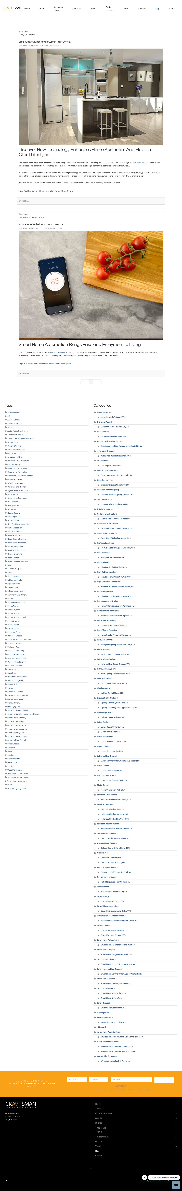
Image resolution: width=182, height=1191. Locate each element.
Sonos (9, 751)
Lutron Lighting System (106, 756)
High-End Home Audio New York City (115, 577)
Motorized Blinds (14, 632)
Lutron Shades (13, 621)
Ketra (9, 573)
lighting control (13, 587)
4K (8, 416)
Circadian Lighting (14, 457)
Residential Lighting (15, 681)
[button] (91, 1168)
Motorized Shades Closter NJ (112, 809)
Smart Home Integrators (17, 729)
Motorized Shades (14, 636)
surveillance (12, 762)
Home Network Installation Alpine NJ (115, 616)
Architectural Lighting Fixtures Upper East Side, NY (121, 446)
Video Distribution (14, 770)
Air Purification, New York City (113, 436)
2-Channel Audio (14, 412)
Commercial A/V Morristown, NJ (114, 504)
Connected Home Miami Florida (20, 476)
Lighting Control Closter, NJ (112, 693)
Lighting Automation (15, 576)
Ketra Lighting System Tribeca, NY (115, 674)
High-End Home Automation (18, 524)
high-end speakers (15, 528)
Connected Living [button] (58, 8)
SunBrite (10, 755)
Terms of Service (140, 1090)
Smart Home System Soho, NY (48, 46)
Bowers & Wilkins (14, 446)
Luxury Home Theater (105, 775)
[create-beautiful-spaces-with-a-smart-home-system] (91, 97)
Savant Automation (15, 692)
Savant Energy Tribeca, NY (112, 901)
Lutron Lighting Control (16, 617)
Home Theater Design (106, 620)
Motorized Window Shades (108, 824)
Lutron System (103, 766)
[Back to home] (12, 8)
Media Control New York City (112, 790)
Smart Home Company (16, 718)
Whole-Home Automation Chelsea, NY (116, 1046)
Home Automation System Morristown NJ (117, 606)
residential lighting (14, 684)
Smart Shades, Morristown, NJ (113, 1008)
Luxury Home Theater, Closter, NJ (114, 780)
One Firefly (153, 1181)
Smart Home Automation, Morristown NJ (117, 945)
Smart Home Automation (42, 364)
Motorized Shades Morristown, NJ (114, 814)
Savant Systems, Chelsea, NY (113, 935)
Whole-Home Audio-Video (17, 774)
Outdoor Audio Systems (106, 833)
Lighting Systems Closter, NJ (112, 717)
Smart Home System (27, 46)
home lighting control (15, 546)
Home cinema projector (16, 543)
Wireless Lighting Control (17, 789)
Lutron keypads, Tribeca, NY (112, 417)
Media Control (13, 625)
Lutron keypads (13, 610)
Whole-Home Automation (17, 781)
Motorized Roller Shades (107, 795)
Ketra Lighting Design (106, 659)
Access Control (13, 420)
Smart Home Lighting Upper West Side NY (118, 964)
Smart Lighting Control (16, 740)
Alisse (9, 427)
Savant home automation (17, 699)
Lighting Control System (17, 595)
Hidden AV (11, 509)
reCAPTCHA (121, 1086)
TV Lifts (10, 766)
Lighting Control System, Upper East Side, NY (119, 708)
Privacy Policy (128, 1090)
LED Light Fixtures (104, 679)
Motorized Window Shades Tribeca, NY (116, 829)
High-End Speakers (105, 591)
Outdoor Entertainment (16, 658)
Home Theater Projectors (107, 630)
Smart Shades (13, 744)
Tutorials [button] (142, 9)
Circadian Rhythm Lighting (18, 461)
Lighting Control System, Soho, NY (114, 703)
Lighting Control (31, 191)
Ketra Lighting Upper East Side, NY (115, 654)
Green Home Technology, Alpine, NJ (115, 538)
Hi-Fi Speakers (13, 502)
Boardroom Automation (107, 470)
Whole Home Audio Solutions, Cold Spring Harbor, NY (122, 1037)
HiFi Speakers (102, 553)
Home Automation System (108, 601)
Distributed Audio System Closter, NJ (115, 528)
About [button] (41, 9)
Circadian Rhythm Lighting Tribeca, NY (117, 495)
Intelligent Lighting (104, 640)
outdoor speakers (14, 666)
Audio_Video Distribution (17, 431)
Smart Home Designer (106, 950)
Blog (157, 9)
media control (13, 628)
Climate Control (13, 465)
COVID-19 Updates (15, 483)
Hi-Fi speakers (13, 505)
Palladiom (11, 669)
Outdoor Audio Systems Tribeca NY (115, 838)
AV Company (12, 442)
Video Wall (101, 1027)
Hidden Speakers (14, 513)
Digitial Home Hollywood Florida (20, 491)
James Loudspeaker (15, 569)
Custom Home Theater (16, 487)
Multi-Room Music (14, 643)
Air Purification (103, 432)
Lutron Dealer (12, 606)
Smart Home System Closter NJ (49, 228)
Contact (171, 9)
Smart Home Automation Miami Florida (23, 714)
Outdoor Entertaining (15, 651)
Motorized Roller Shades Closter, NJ (115, 800)
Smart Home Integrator (16, 725)
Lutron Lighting (13, 613)
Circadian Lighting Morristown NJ (114, 485)
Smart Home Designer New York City (115, 955)
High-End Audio (13, 520)
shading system (13, 707)
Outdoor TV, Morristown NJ (112, 858)
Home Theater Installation (17, 561)
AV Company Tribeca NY (111, 466)
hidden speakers (14, 517)
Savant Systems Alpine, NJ (112, 930)
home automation (14, 532)
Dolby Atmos (12, 494)
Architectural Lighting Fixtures (109, 441)
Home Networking (14, 554)
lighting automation (15, 580)
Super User (23, 32)
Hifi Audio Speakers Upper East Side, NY (117, 548)
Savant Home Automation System (111, 916)
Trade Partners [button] (109, 8)
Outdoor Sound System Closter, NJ (115, 848)
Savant (28, 364)
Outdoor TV (101, 853)
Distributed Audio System (107, 524)
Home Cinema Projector (17, 539)
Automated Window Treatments (20, 438)
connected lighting (14, 479)
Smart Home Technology (17, 736)
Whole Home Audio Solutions (108, 1032)
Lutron (10, 599)
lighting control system (16, 591)
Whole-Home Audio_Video (18, 777)
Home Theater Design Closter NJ (114, 625)
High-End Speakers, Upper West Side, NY (117, 596)
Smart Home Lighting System (109, 969)
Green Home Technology (17, 498)
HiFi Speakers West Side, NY (112, 558)
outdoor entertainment (16, 654)
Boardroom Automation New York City (116, 475)
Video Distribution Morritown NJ (113, 1022)
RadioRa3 (11, 673)
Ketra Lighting (103, 649)
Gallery (126, 9)
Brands (98, 1123)
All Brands (101, 1128)
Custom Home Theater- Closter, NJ (115, 519)
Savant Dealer (103, 887)
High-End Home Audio (106, 572)
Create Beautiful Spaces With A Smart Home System (44, 42)
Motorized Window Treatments (19, 640)
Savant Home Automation (17, 695)
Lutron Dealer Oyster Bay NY (113, 727)
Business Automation (16, 450)
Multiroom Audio (14, 647)
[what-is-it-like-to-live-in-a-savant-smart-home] (91, 285)
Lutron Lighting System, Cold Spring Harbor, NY (120, 761)
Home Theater (13, 558)
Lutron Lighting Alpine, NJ (111, 751)
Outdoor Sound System (16, 662)
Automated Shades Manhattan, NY (115, 456)
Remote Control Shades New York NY (116, 872)
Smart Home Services (106, 979)
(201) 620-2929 (11, 1120)
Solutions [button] (77, 9)
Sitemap (162, 1181)
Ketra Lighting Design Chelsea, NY (115, 664)
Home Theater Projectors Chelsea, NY (116, 635)
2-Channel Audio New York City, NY (115, 427)
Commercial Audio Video (17, 468)
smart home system (140, 163)
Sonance (11, 748)
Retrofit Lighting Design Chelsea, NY (115, 882)
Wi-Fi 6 (10, 785)
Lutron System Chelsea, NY (112, 771)
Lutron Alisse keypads (16, 602)
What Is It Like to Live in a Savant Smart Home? (41, 224)
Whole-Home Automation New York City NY (118, 1051)
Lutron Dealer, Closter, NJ (111, 732)
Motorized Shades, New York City (114, 819)
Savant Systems (14, 703)
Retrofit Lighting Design (106, 877)
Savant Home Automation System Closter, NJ (119, 921)
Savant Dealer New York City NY (114, 892)
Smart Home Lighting (105, 959)
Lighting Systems (104, 712)
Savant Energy (103, 896)
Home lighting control (16, 550)
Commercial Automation (17, 472)
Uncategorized (103, 1013)
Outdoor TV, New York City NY (113, 863)
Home (27, 9)
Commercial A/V (104, 499)
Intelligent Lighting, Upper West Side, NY (117, 645)
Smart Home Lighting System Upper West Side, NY (121, 974)
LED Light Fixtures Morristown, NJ (114, 683)
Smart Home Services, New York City (115, 984)
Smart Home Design (15, 721)
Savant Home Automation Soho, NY (115, 911)
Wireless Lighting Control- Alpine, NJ (115, 1061)
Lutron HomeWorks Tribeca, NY (113, 741)
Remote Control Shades (17, 677)
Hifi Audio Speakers (105, 543)
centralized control (14, 453)
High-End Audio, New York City (113, 567)
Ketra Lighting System (106, 669)
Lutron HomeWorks (105, 737)
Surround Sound (13, 759)
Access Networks (14, 424)
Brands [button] (93, 9)
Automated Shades (15, 435)
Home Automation (46, 191)
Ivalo (9, 565)
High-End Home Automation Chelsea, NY (117, 587)
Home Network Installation (108, 611)
